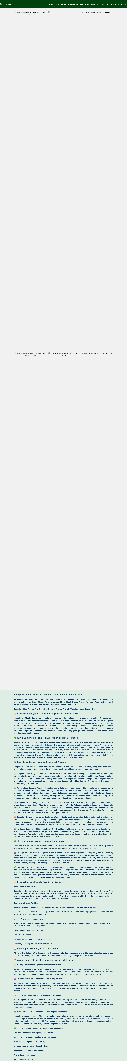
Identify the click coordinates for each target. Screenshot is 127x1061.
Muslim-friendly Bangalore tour (59, 728)
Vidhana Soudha (25, 829)
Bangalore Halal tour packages (64, 953)
